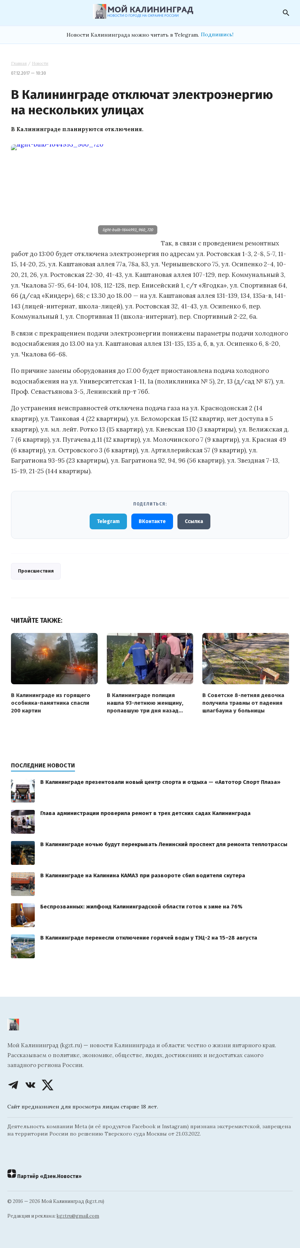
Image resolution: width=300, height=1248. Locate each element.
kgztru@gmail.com (78, 1216)
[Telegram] (13, 1085)
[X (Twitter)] (47, 1085)
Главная (19, 63)
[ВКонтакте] (30, 1085)
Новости (40, 63)
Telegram (108, 521)
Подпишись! (217, 34)
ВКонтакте (152, 521)
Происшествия (36, 571)
